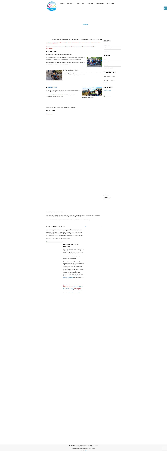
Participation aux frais (108, 67)
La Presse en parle (108, 48)
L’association (70, 3)
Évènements (90, 3)
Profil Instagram (107, 90)
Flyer (105, 59)
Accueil (62, 3)
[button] (165, 8)
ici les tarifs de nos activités (74, 292)
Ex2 (86, 450)
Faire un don (107, 62)
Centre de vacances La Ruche (69, 289)
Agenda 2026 (107, 45)
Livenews (106, 51)
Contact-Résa (110, 3)
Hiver (78, 3)
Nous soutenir (100, 3)
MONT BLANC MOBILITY (56, 94)
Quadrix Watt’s (52, 87)
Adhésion (106, 65)
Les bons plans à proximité (109, 76)
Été (83, 3)
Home (80, 24)
